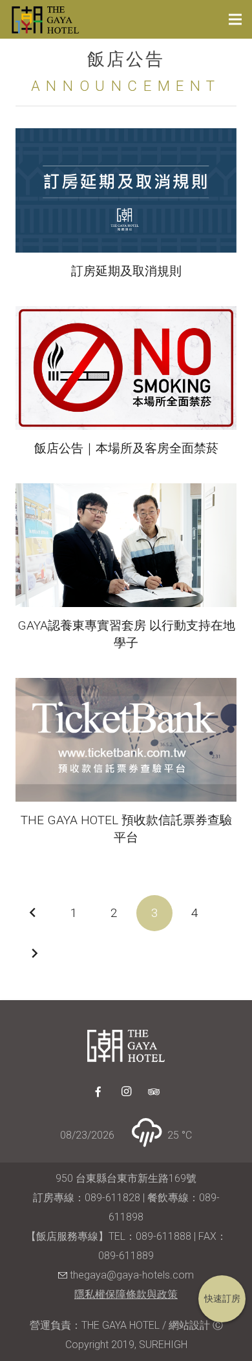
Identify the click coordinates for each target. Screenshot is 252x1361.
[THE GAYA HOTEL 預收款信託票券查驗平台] (126, 740)
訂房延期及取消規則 (126, 271)
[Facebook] (98, 1092)
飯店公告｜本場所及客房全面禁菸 (126, 448)
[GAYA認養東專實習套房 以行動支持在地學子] (126, 545)
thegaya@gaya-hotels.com (130, 1275)
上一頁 (34, 913)
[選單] (235, 19)
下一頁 (34, 954)
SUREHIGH (163, 1344)
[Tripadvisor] (154, 1092)
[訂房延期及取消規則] (126, 190)
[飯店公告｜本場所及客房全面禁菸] (126, 368)
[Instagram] (126, 1092)
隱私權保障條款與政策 (126, 1294)
